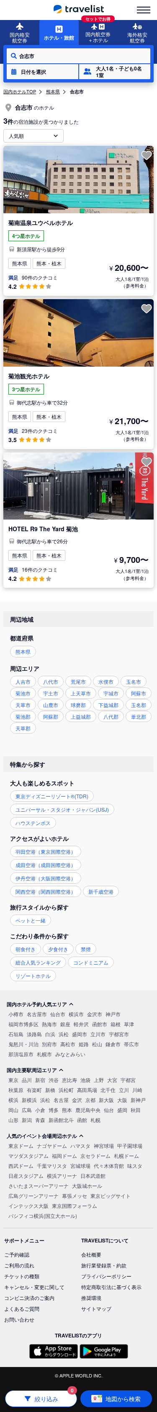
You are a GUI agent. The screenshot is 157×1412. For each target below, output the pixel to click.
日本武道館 (93, 1175)
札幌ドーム (126, 1155)
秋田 (136, 1109)
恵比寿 (69, 1079)
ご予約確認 (16, 1254)
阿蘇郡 (50, 716)
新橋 (50, 1089)
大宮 (112, 1079)
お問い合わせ (19, 1319)
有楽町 (34, 1089)
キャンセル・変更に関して (34, 1286)
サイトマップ (96, 1308)
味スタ (134, 1165)
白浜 (50, 1033)
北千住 (108, 1089)
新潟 (27, 1119)
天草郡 (23, 728)
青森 (40, 1119)
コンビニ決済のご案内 (29, 1297)
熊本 (67, 1109)
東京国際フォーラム (74, 1205)
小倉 (40, 1109)
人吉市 (23, 681)
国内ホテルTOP (19, 91)
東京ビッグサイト (110, 1195)
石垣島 (15, 1033)
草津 (129, 1023)
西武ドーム (20, 1165)
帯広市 (131, 1043)
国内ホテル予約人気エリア (37, 1004)
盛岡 (122, 1109)
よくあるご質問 (21, 1308)
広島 (27, 1109)
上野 (99, 1079)
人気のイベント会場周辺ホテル (42, 1136)
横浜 (13, 1099)
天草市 (23, 704)
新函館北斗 (61, 1119)
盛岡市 (79, 1033)
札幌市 (44, 1053)
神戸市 (113, 1013)
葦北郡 (138, 716)
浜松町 (66, 1089)
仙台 (109, 1109)
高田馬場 (87, 1089)
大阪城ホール (87, 1185)
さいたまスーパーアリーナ (38, 1185)
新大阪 (106, 1099)
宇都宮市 (119, 1033)
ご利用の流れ (19, 1265)
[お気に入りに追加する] (146, 155)
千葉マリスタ (52, 1165)
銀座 (65, 1023)
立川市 (98, 1033)
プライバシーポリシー (106, 1276)
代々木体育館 (109, 1165)
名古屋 (61, 1099)
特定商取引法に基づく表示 (111, 1286)
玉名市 (133, 681)
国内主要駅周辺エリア (32, 1070)
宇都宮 (128, 1079)
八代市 (50, 681)
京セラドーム (95, 1155)
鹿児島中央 (87, 1109)
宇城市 (110, 693)
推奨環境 (91, 1297)
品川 (27, 1079)
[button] (42, 71)
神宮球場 (104, 1145)
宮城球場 (80, 1165)
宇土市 (50, 693)
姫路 (84, 1043)
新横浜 (29, 1099)
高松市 (67, 1043)
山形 (13, 1119)
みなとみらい (70, 1053)
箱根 (116, 1023)
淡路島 (34, 1033)
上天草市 (81, 693)
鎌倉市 (113, 1043)
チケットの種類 (21, 1276)
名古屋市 (37, 1013)
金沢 (77, 1099)
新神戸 (138, 1099)
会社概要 (91, 1254)
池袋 (85, 1079)
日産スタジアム (26, 1175)
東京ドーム (20, 1145)
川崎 (137, 1089)
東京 (13, 1079)
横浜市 (76, 1013)
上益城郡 (81, 716)
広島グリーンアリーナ (33, 1195)
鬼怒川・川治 (23, 1043)
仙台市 (57, 1013)
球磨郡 (78, 704)
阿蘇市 (138, 693)
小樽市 (15, 1013)
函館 (82, 1119)
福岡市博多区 (23, 1023)
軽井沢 (81, 1023)
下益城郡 (108, 704)
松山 (97, 1043)
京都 (90, 1099)
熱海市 (49, 1023)
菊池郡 (23, 716)
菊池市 (23, 693)
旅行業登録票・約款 (103, 1265)
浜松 (64, 1033)
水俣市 (105, 681)
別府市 (49, 1043)
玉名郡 (138, 704)
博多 (54, 1109)
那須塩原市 (20, 1053)
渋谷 (54, 1079)
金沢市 (94, 1013)
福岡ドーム (64, 1155)
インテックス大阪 (28, 1205)
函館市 (99, 1023)
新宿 (40, 1079)
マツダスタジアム (28, 1155)
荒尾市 (78, 681)
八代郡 (110, 716)
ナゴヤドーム (52, 1145)
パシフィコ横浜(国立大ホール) (42, 1215)
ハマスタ (80, 1145)
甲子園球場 (129, 1145)
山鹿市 (50, 704)
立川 (124, 1089)
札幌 (95, 1119)
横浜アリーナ (62, 1175)
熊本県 (53, 91)
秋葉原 (15, 1089)
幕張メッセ (74, 1195)
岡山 (13, 1109)
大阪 (122, 1099)
